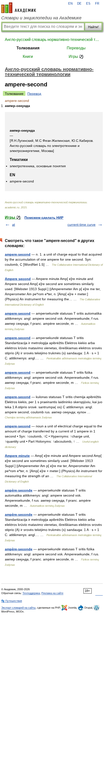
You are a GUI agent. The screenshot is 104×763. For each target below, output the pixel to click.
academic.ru (18, 7)
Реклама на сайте (52, 593)
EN (70, 3)
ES (88, 3)
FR (97, 3)
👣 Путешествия (11, 600)
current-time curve (81, 225)
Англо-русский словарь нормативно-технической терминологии (52, 40)
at (13, 225)
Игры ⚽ (76, 56)
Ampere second (18, 279)
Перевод (34, 94)
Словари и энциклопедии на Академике (41, 17)
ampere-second (17, 254)
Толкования (27, 48)
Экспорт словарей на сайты (18, 607)
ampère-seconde (18, 490)
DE (79, 3)
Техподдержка (31, 593)
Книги (28, 56)
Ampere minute (17, 456)
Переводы (76, 48)
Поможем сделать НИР (43, 217)
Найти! (93, 27)
